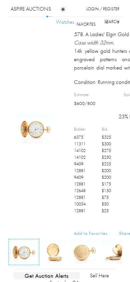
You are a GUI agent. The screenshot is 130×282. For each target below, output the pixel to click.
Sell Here (99, 275)
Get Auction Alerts (47, 275)
